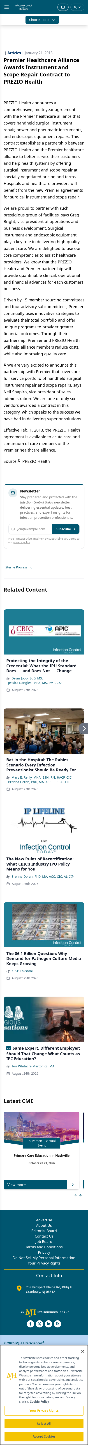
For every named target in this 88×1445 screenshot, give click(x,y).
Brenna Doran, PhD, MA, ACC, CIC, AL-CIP (39, 782)
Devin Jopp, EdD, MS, (27, 678)
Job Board (44, 1241)
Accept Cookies (44, 1436)
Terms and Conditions (44, 1247)
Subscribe (63, 529)
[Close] (83, 1351)
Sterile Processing (18, 567)
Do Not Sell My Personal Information (44, 1257)
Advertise (44, 1220)
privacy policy (21, 542)
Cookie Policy (39, 1402)
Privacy (44, 1252)
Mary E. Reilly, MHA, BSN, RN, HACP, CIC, (42, 777)
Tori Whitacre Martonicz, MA (33, 1066)
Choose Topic (39, 20)
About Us (44, 1225)
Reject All (44, 1424)
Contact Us (44, 1236)
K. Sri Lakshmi (22, 971)
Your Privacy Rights (44, 1263)
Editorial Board (44, 1230)
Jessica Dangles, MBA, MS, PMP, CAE (35, 683)
